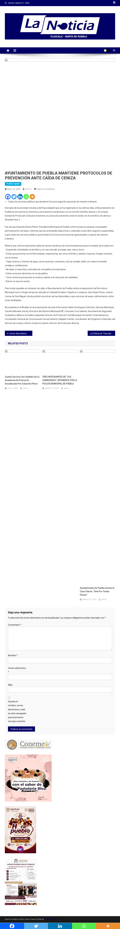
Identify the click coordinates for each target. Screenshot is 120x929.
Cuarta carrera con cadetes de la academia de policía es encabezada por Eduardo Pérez (22, 380)
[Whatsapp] (26, 196)
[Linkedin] (20, 196)
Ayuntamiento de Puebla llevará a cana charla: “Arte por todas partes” (97, 591)
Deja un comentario (46, 189)
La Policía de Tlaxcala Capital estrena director (102, 333)
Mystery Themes (51, 919)
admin (28, 189)
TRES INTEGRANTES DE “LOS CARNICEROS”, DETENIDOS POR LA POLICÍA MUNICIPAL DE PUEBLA (59, 380)
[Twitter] (14, 196)
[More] (32, 196)
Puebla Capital (13, 184)
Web (10, 685)
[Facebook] (8, 196)
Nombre (13, 655)
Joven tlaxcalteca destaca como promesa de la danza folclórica (20, 333)
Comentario (14, 625)
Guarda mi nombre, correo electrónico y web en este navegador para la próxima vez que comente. (17, 711)
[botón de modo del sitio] (107, 50)
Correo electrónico (17, 670)
